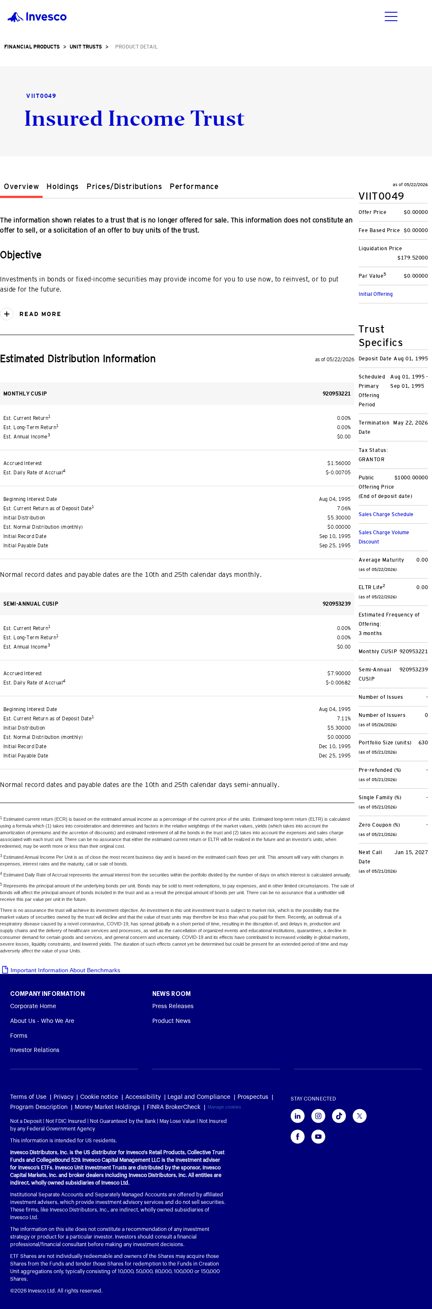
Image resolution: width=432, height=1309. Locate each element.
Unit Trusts (86, 47)
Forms (18, 1036)
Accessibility (143, 1097)
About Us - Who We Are (42, 1021)
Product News (171, 1021)
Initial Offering (376, 294)
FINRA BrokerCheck (173, 1107)
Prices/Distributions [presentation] (124, 186)
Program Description (39, 1107)
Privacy (63, 1097)
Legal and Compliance (198, 1097)
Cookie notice (99, 1097)
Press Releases (173, 1006)
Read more (39, 314)
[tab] (21, 188)
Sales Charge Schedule (386, 514)
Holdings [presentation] (62, 186)
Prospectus (253, 1097)
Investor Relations (34, 1050)
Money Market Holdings (107, 1107)
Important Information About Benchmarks (64, 970)
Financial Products (32, 47)
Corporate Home (33, 1006)
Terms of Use (28, 1097)
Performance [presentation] (194, 186)
